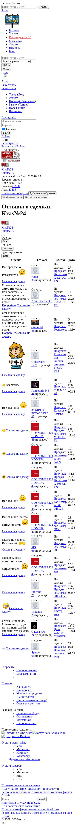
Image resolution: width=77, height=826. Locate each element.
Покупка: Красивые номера (60, 410)
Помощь (6, 683)
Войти (5, 136)
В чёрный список (12, 197)
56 (32, 330)
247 (33, 635)
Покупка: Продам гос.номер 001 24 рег (60, 591)
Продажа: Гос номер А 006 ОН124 (60, 503)
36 (32, 280)
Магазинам (23, 719)
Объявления (24, 716)
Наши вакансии (26, 670)
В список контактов (36, 197)
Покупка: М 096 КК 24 (60, 390)
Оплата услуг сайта (13, 742)
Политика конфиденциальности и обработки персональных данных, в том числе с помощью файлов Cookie (36, 792)
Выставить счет (26, 723)
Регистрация (9, 143)
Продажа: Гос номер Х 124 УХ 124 (60, 276)
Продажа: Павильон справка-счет (60, 651)
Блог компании (26, 673)
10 (12, 172)
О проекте (8, 667)
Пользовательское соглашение (20, 785)
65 (32, 550)
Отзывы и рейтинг (28, 703)
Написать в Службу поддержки (21, 802)
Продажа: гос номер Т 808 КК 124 (60, 300)
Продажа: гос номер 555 (60, 568)
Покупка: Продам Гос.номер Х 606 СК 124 (60, 480)
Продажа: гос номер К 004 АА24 (60, 457)
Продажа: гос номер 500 (60, 546)
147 (33, 365)
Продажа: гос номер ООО (60, 526)
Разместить (8, 84)
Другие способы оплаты (24, 759)
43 (32, 439)
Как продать (24, 690)
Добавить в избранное (42, 193)
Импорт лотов (25, 696)
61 (32, 655)
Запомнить (12, 129)
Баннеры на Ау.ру (27, 713)
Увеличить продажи (29, 693)
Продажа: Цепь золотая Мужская (60, 630)
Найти (6, 65)
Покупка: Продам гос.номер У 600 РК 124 (60, 433)
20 (32, 615)
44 (32, 394)
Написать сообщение (14, 193)
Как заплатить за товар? (31, 700)
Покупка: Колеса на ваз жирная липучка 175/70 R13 (60, 361)
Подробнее (9, 305)
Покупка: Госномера (60, 328)
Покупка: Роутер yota (60, 611)
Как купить (23, 686)
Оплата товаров (11, 765)
